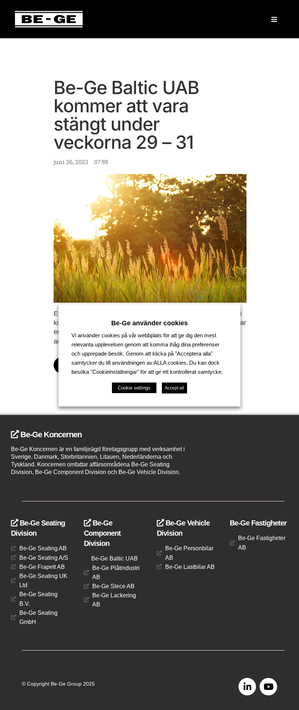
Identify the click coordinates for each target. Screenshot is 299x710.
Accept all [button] (174, 388)
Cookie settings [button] (134, 388)
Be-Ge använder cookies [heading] (149, 322)
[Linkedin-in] (247, 686)
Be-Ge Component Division (102, 533)
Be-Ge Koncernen (50, 434)
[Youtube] (268, 686)
